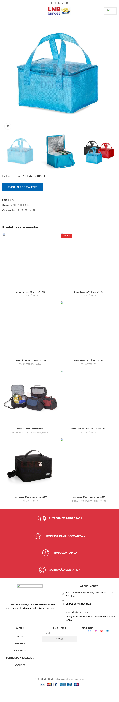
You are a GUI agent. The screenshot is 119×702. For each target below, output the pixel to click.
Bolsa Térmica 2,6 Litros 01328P (30, 360)
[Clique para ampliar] (8, 126)
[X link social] (55, 3)
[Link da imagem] (30, 591)
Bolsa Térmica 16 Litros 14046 (30, 291)
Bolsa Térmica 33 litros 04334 (88, 360)
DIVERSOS (93, 501)
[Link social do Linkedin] (63, 3)
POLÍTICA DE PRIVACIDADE (20, 657)
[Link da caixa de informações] (60, 518)
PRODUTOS (20, 650)
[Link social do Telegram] (67, 3)
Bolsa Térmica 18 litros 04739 (88, 291)
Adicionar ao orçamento (22, 187)
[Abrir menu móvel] (4, 11)
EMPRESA (20, 643)
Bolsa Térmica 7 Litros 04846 (30, 428)
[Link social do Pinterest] (59, 3)
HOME (20, 636)
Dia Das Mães (35, 432)
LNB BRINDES (49, 679)
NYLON (38, 364)
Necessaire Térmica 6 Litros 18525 (88, 497)
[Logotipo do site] (59, 10)
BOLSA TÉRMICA (21, 205)
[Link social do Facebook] (51, 3)
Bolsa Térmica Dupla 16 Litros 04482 (88, 428)
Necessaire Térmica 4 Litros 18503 (30, 497)
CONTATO (20, 664)
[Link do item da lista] (89, 604)
